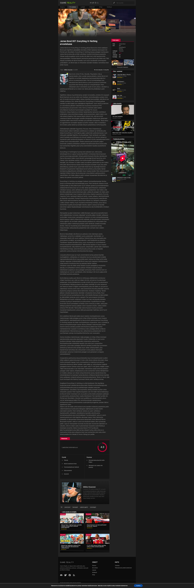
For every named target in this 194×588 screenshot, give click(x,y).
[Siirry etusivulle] (67, 3)
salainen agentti (84, 507)
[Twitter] (65, 575)
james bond (67, 507)
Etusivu (62, 7)
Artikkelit (92, 7)
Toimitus (109, 7)
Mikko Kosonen (68, 69)
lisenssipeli (75, 507)
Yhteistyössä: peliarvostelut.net (123, 568)
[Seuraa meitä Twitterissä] (93, 3)
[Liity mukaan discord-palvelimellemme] (91, 3)
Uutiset (83, 7)
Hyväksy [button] (138, 585)
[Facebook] (70, 575)
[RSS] (74, 575)
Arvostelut (72, 7)
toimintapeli (93, 507)
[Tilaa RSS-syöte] (98, 3)
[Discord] (61, 575)
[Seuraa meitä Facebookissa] (95, 3)
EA (61, 507)
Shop (100, 7)
